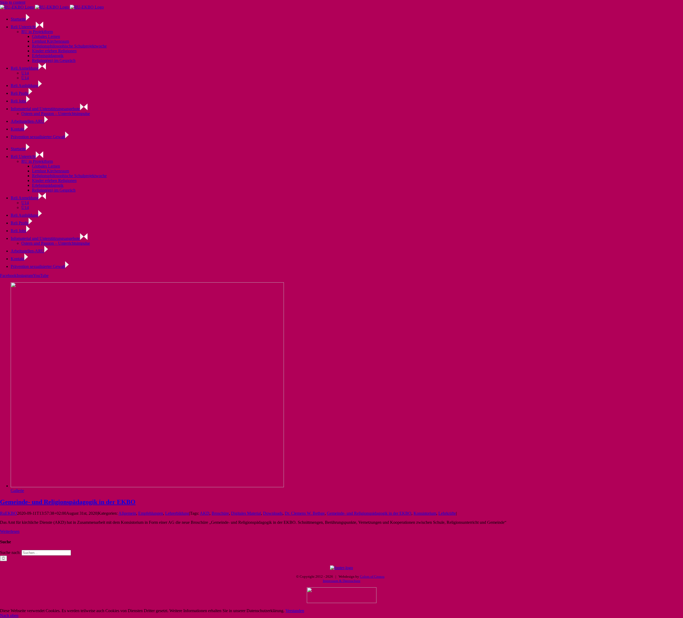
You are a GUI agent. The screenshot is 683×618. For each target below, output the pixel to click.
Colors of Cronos (372, 577)
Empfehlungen (150, 513)
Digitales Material (246, 513)
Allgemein (127, 513)
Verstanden (294, 610)
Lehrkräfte (447, 513)
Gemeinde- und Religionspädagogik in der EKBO (68, 501)
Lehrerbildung (177, 513)
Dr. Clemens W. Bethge (305, 513)
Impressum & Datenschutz (341, 581)
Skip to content (12, 2)
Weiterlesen (9, 531)
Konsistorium (425, 513)
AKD (204, 513)
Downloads (273, 513)
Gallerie (17, 490)
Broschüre (220, 513)
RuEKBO (8, 513)
